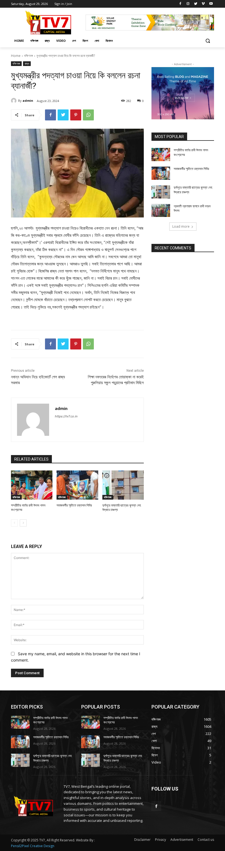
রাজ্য (27, 63)
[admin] (14, 100)
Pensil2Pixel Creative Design (32, 846)
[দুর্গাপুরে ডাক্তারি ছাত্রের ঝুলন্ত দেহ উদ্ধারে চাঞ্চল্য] (123, 485)
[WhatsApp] (88, 114)
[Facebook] (180, 4)
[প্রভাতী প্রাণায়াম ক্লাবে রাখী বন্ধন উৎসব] (160, 210)
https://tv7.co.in (66, 416)
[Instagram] (188, 4)
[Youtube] (211, 4)
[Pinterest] (75, 114)
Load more (181, 226)
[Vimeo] (203, 4)
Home (16, 55)
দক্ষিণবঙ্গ (28, 55)
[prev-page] (14, 523)
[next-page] (23, 523)
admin (27, 100)
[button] (207, 40)
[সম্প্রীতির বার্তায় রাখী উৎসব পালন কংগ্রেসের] (31, 485)
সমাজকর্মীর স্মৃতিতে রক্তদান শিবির (74, 505)
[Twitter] (196, 4)
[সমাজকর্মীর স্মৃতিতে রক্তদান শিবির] (77, 485)
